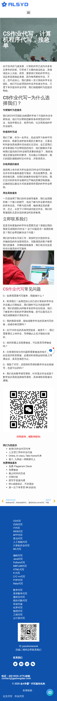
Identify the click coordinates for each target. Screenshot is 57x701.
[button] (28, 12)
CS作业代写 (13, 289)
